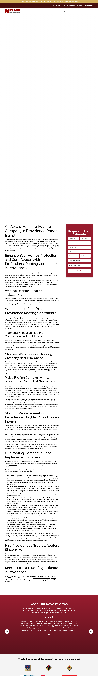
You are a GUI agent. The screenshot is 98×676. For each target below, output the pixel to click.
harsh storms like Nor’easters (26, 322)
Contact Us (89, 11)
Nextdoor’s (35, 243)
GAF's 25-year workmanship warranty (16, 563)
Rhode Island (13, 465)
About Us (79, 11)
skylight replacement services (49, 434)
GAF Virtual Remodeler (68, 6)
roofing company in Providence (25, 324)
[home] (12, 11)
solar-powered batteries (43, 438)
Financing (79, 6)
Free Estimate (57, 6)
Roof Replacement (53, 11)
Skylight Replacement (69, 11)
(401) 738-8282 (89, 6)
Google (25, 365)
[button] (54, 11)
